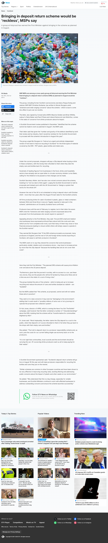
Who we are (4, 526)
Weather (73, 2)
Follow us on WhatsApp (64, 522)
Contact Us (31, 526)
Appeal (41, 522)
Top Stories (5, 6)
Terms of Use (13, 526)
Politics (28, 6)
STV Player (5, 522)
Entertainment (38, 6)
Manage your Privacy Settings (11, 532)
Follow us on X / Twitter (64, 519)
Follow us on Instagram (84, 522)
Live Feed (103, 6)
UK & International (51, 6)
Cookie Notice (40, 526)
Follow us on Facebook (84, 519)
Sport (22, 6)
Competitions (18, 522)
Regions (14, 6)
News (3, 11)
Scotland (10, 11)
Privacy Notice (22, 526)
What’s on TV (31, 522)
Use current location (92, 2)
